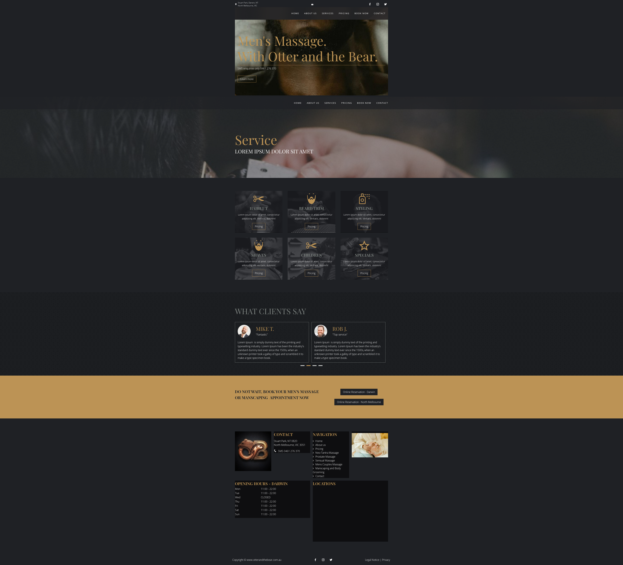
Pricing (344, 13)
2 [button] (308, 365)
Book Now (361, 13)
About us (310, 13)
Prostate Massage (325, 456)
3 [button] (314, 365)
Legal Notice (372, 560)
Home (295, 13)
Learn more (247, 79)
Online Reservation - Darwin (359, 392)
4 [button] (320, 365)
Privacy (386, 560)
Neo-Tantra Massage (327, 452)
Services (328, 13)
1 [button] (302, 365)
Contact (379, 13)
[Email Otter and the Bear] (312, 4)
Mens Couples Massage (328, 464)
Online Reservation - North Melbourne (359, 402)
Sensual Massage (325, 460)
